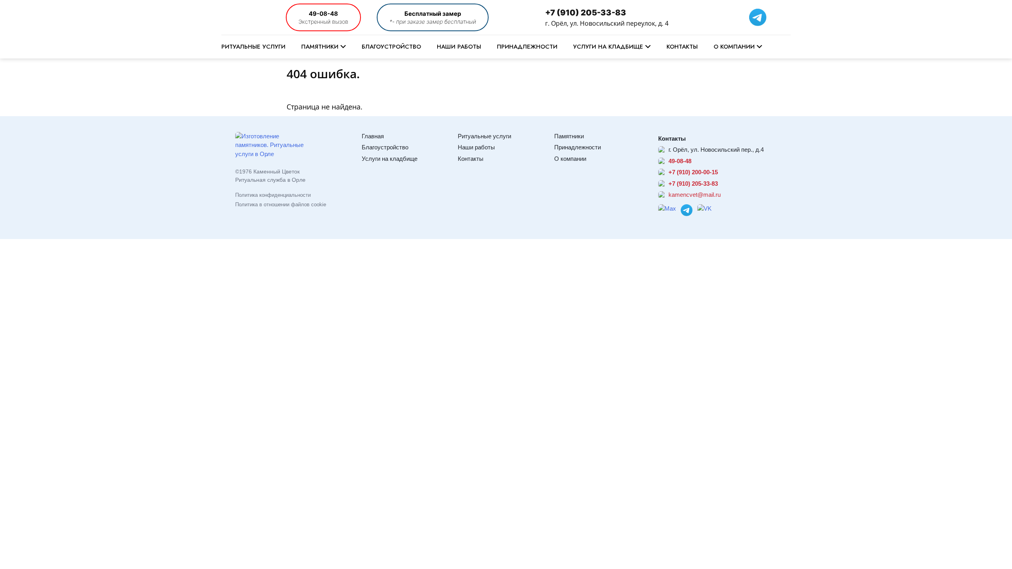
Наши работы (459, 46)
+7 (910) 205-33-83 (585, 12)
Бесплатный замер (432, 13)
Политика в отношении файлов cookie (280, 204)
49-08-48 (323, 13)
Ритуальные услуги (253, 46)
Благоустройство (391, 46)
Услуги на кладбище (608, 46)
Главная (373, 136)
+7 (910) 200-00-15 (693, 172)
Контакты (682, 46)
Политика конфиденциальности (273, 195)
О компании (734, 46)
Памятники (319, 46)
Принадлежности (527, 46)
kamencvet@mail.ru (694, 194)
